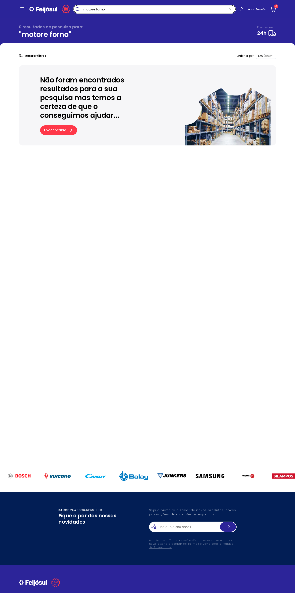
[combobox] (266, 56)
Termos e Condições (203, 543)
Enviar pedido (55, 130)
